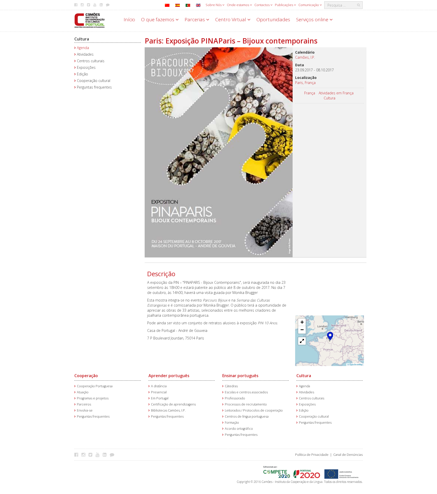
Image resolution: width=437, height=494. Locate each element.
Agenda (83, 47)
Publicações (284, 5)
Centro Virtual (231, 19)
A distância (159, 386)
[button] (330, 335)
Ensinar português (240, 375)
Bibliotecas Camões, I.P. (168, 410)
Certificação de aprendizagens (173, 404)
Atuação (83, 392)
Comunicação (309, 5)
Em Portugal (159, 398)
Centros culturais (90, 60)
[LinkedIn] (106, 455)
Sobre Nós (214, 5)
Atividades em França (336, 93)
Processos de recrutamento (246, 404)
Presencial (159, 392)
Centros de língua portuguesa (247, 416)
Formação (232, 422)
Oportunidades (273, 19)
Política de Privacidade (312, 455)
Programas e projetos (92, 398)
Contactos (262, 5)
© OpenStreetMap (355, 364)
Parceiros (84, 404)
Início (129, 19)
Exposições (86, 67)
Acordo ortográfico (239, 428)
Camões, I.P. (305, 57)
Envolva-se (85, 410)
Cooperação (86, 375)
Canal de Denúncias (348, 455)
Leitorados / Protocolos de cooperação (254, 410)
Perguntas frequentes (94, 87)
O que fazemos (158, 19)
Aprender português (168, 375)
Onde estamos (238, 5)
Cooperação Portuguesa (95, 386)
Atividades (85, 54)
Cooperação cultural (93, 80)
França (309, 93)
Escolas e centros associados (246, 392)
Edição (82, 74)
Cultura (81, 39)
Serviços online (313, 19)
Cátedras (231, 386)
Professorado (235, 398)
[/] (89, 19)
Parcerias (195, 19)
